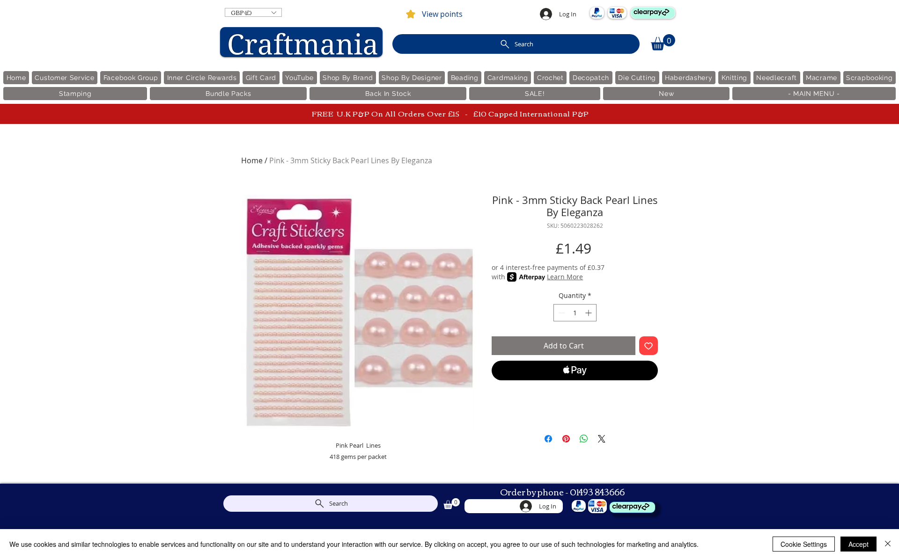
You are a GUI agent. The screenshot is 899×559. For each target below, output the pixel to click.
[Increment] (589, 313)
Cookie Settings (804, 544)
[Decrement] (561, 313)
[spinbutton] (575, 313)
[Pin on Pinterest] (566, 438)
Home (252, 160)
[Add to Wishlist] (648, 345)
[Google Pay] (575, 396)
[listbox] (253, 12)
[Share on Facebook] (548, 438)
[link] (663, 42)
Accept (858, 544)
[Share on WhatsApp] (584, 438)
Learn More (565, 276)
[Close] (887, 544)
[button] (253, 12)
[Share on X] (601, 438)
